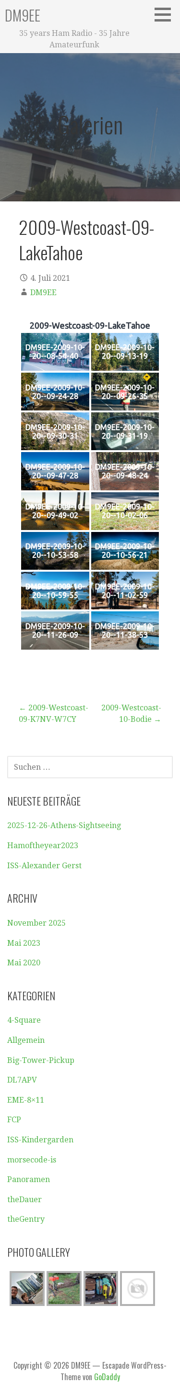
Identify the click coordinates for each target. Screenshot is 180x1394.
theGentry (26, 1219)
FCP (14, 1119)
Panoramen (28, 1179)
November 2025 (36, 923)
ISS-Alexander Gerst (44, 865)
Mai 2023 (23, 943)
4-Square (24, 1020)
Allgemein (26, 1040)
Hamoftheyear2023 (42, 845)
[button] (166, 14)
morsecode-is (31, 1159)
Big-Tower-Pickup (40, 1060)
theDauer (24, 1199)
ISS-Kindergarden (40, 1139)
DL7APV (22, 1079)
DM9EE (22, 15)
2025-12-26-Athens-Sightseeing (64, 825)
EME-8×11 (25, 1100)
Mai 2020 (23, 962)
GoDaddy (107, 1377)
